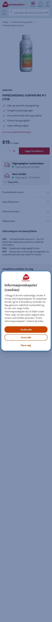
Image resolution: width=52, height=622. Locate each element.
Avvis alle (26, 337)
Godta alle (26, 329)
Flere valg (26, 345)
